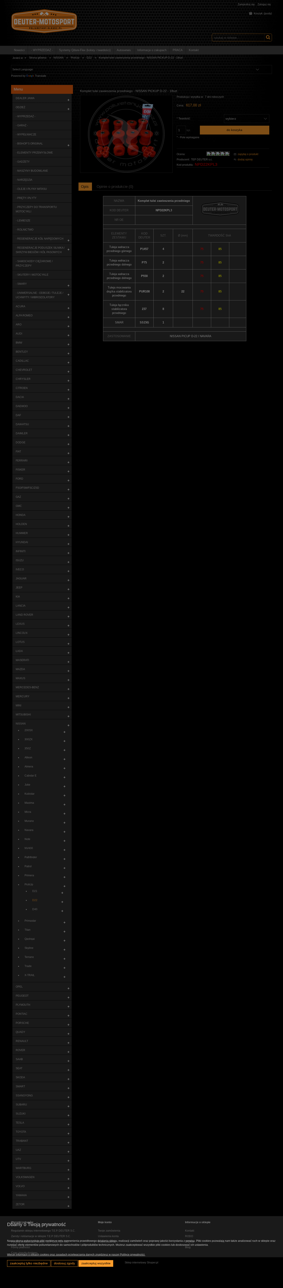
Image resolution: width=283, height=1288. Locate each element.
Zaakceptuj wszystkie (96, 1263)
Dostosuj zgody (64, 1263)
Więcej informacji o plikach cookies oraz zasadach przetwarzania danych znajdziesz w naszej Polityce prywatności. (76, 1254)
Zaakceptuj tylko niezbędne (29, 1263)
